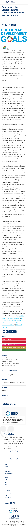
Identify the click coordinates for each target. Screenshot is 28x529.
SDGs (6, 482)
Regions (6, 479)
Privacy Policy (8, 497)
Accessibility (8, 493)
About (6, 484)
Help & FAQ (7, 490)
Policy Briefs (7, 471)
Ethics (6, 495)
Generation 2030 (8, 473)
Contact (6, 486)
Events (6, 466)
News (6, 464)
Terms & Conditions (9, 500)
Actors (6, 477)
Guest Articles (8, 469)
